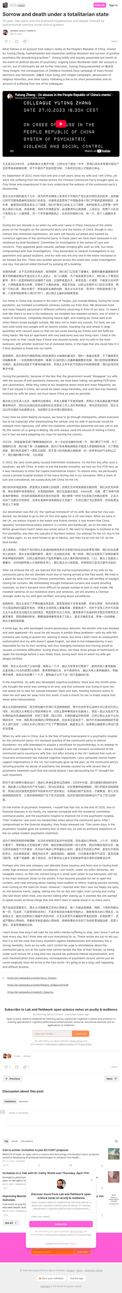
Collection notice (93, 1270)
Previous (15, 1078)
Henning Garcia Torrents (23, 31)
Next (109, 1078)
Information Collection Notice (60, 1234)
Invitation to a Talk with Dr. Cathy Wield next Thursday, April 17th (46, 1173)
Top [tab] (6, 1141)
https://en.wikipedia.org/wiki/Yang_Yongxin (32, 977)
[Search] (116, 1141)
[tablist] (16, 1101)
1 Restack (26, 1056)
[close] (91, 1180)
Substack (45, 1286)
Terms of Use (76, 1231)
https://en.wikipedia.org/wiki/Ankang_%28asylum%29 (37, 984)
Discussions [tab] (27, 1141)
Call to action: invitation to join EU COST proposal (35, 1150)
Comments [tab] (10, 1101)
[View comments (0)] (17, 41)
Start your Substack (53, 1278)
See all (9, 1222)
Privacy (70, 1270)
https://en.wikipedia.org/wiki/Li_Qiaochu (30, 992)
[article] (61, 1157)
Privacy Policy (85, 1234)
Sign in (113, 5)
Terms (79, 1270)
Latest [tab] (14, 1141)
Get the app (76, 1278)
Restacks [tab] (23, 1101)
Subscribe (100, 5)
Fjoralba (20, 1161)
